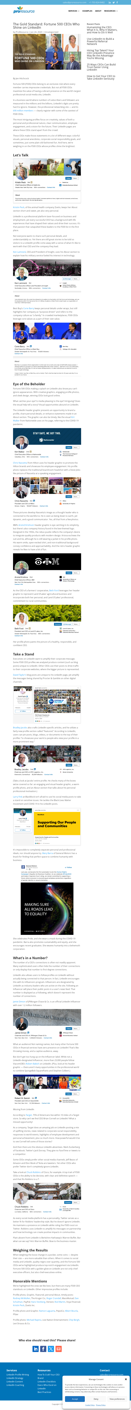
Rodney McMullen (21, 1298)
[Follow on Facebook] (43, 1349)
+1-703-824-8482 (97, 2)
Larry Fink (17, 796)
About (98, 11)
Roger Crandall (54, 1298)
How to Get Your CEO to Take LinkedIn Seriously (101, 77)
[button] (126, 1379)
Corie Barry (28, 308)
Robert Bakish (32, 1063)
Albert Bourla (71, 1310)
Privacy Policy (101, 1405)
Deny (96, 1399)
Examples (87, 11)
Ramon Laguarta (47, 1310)
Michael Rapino (34, 1319)
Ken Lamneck (19, 251)
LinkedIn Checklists (47, 1381)
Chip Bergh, (74, 1319)
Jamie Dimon (19, 1001)
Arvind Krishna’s (26, 525)
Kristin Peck (18, 207)
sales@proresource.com (74, 2)
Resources (109, 11)
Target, (29, 1115)
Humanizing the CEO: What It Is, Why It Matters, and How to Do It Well (102, 29)
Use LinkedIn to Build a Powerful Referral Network (100, 41)
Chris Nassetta (20, 462)
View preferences (117, 1399)
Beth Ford (54, 590)
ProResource (22, 32)
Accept (75, 1399)
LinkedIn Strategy (15, 1378)
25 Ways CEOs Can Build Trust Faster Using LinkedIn (101, 67)
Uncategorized (51, 32)
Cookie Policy (90, 1405)
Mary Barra (47, 853)
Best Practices (44, 1392)
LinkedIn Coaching (15, 1385)
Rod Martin (60, 1301)
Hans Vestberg (38, 1301)
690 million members (23, 110)
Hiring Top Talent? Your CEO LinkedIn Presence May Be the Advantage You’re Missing (100, 54)
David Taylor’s (19, 674)
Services (72, 11)
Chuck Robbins (33, 1172)
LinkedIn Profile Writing (18, 1374)
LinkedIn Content (15, 1381)
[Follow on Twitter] (51, 1349)
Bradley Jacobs (20, 727)
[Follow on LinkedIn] (35, 1349)
